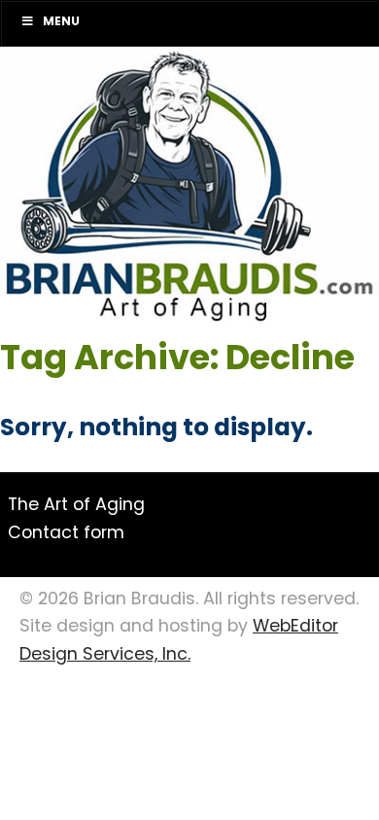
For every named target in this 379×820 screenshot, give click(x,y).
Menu (61, 22)
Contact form (66, 534)
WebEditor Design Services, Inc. (178, 640)
